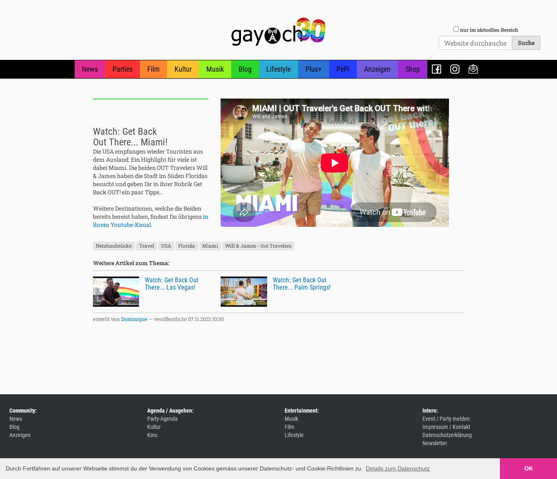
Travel (146, 245)
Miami (210, 245)
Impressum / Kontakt (446, 427)
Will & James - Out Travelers (258, 245)
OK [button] (528, 468)
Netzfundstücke (114, 245)
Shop (412, 69)
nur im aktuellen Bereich (489, 29)
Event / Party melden (446, 418)
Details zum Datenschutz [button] (398, 468)
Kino (152, 435)
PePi (342, 69)
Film (153, 69)
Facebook (436, 69)
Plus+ (313, 69)
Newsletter (473, 69)
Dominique (134, 319)
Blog (245, 69)
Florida (186, 245)
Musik (215, 69)
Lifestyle (278, 69)
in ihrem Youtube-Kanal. (150, 221)
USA (166, 245)
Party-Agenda (162, 418)
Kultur (183, 69)
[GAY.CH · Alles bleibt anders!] (278, 32)
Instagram (455, 69)
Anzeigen (377, 69)
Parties (123, 69)
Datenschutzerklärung (447, 435)
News (90, 69)
